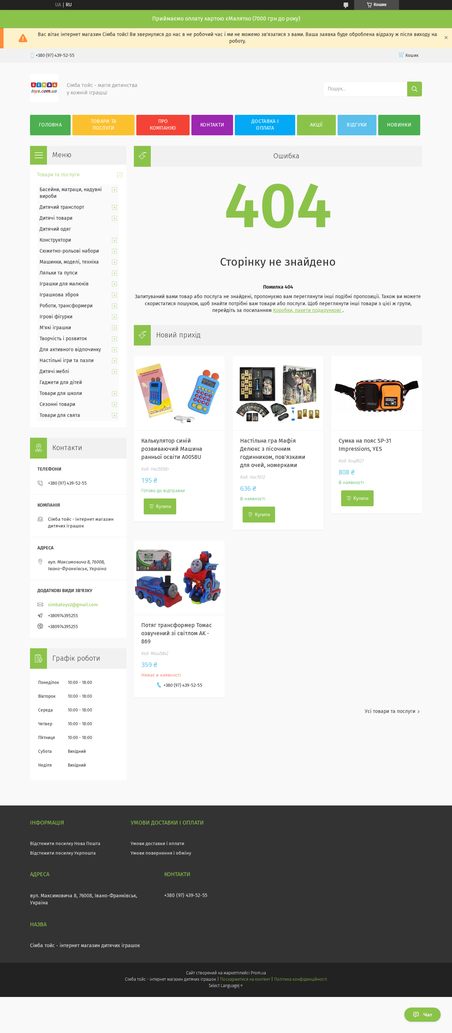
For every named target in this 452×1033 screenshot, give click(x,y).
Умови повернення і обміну (161, 853)
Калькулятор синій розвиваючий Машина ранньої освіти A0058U (171, 449)
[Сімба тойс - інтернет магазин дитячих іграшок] (44, 100)
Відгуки (357, 125)
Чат (427, 1014)
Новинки (399, 125)
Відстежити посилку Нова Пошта (65, 844)
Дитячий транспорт (62, 207)
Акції (316, 125)
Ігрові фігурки (56, 316)
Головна (50, 125)
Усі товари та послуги (390, 711)
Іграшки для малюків (64, 284)
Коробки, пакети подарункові (308, 310)
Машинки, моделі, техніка (69, 262)
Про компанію (163, 125)
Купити (163, 506)
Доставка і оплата (265, 125)
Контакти (212, 125)
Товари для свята (60, 415)
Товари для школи (61, 393)
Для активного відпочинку (70, 349)
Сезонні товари (57, 404)
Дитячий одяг (55, 229)
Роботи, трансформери (66, 305)
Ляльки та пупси (58, 273)
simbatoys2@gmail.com (73, 605)
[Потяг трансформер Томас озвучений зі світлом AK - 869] (179, 578)
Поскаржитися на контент (245, 980)
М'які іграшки (55, 327)
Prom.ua (258, 973)
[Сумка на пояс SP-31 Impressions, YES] (376, 393)
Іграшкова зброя (59, 295)
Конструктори (55, 240)
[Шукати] (414, 89)
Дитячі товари (56, 218)
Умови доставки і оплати (157, 844)
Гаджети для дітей (61, 382)
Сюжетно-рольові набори (69, 251)
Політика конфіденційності (300, 980)
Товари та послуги (104, 125)
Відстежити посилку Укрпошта (63, 853)
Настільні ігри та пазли (67, 360)
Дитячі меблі (54, 371)
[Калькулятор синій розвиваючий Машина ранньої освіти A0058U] (179, 393)
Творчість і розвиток (63, 338)
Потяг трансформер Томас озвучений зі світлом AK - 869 (176, 633)
